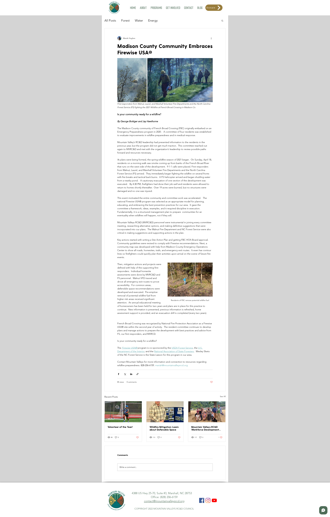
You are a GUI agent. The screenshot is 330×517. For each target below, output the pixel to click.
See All (223, 396)
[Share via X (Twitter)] (125, 374)
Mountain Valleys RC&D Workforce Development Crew (205, 428)
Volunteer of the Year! (120, 426)
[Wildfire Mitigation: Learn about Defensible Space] (165, 411)
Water (139, 20)
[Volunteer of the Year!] (123, 411)
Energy (153, 20)
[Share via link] (137, 374)
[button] (143, 8)
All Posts (110, 20)
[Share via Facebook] (118, 374)
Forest (125, 20)
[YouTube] (214, 500)
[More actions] (211, 38)
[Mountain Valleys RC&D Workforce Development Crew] (206, 411)
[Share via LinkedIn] (131, 374)
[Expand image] (132, 80)
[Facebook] (201, 500)
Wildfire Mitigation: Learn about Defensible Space (164, 428)
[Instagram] (208, 500)
